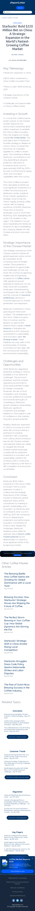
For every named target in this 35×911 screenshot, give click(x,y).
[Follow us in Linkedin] (21, 900)
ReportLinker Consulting (17, 878)
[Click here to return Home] (17, 2)
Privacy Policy (17, 892)
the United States (18, 137)
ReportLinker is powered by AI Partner (17, 883)
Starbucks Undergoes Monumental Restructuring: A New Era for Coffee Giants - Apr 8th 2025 (16, 837)
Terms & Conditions (17, 888)
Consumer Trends (17, 751)
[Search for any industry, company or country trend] (5, 12)
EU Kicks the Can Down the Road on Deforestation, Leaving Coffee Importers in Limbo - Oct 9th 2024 (17, 810)
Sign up (20, 8)
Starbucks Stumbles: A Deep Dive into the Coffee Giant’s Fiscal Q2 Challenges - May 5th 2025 (17, 763)
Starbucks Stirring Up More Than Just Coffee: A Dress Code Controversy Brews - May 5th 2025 (16, 756)
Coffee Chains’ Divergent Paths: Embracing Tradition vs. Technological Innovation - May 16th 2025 (16, 722)
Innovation (17, 711)
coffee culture (23, 278)
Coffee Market (17, 23)
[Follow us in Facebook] (13, 900)
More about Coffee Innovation (17, 737)
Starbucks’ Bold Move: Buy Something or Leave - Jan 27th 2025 (17, 796)
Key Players (17, 832)
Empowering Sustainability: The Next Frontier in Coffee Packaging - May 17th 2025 (17, 716)
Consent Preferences (17, 895)
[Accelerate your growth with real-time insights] (17, 554)
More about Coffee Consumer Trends (17, 777)
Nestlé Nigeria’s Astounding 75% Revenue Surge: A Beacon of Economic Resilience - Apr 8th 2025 (17, 844)
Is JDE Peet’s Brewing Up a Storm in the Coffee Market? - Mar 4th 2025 (17, 850)
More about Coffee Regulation (18, 818)
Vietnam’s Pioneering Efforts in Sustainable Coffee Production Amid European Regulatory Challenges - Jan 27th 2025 (17, 802)
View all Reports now (17, 871)
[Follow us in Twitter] (17, 900)
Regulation (17, 792)
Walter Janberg (18, 54)
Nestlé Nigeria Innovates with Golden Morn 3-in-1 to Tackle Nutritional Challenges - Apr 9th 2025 (16, 770)
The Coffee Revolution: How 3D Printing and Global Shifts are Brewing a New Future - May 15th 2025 (17, 729)
